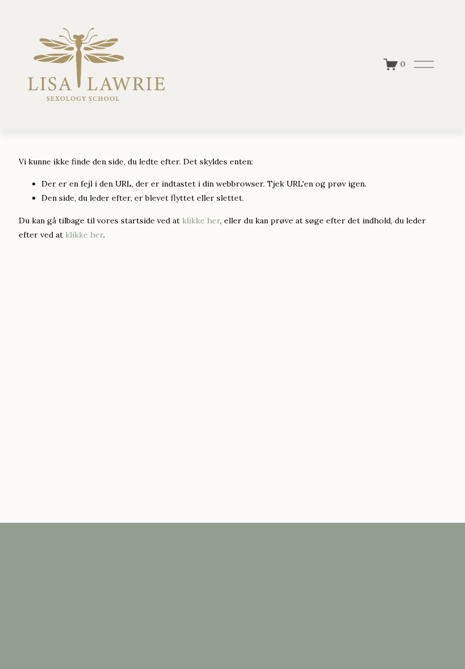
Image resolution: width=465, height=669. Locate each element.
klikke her (201, 220)
